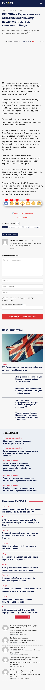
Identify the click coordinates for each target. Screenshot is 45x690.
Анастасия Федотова (15, 41)
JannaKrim (15, 678)
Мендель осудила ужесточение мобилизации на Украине (17, 600)
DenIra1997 (15, 634)
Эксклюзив (10, 433)
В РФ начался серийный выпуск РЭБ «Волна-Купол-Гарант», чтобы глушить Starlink (20, 522)
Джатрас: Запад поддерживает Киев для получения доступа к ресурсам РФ (26, 403)
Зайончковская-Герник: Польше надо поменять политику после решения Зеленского (26, 416)
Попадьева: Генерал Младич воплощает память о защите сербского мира (28, 390)
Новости (13, 10)
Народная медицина (10, 460)
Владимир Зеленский (16, 227)
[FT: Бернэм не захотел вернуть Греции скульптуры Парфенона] (22, 348)
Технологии (6, 517)
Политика (5, 530)
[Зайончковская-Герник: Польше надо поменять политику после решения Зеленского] (8, 416)
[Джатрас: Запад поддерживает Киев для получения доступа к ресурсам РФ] (8, 403)
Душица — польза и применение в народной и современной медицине (19, 479)
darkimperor (15, 642)
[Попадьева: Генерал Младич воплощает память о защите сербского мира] (8, 391)
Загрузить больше (22, 617)
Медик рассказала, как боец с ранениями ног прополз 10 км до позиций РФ (22, 510)
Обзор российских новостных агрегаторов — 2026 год (17, 442)
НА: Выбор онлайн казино (19, 638)
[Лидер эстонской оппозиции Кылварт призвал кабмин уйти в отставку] (8, 380)
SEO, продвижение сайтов (12, 438)
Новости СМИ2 (22, 218)
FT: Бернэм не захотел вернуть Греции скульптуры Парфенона (20, 558)
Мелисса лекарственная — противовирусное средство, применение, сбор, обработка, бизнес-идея (17, 467)
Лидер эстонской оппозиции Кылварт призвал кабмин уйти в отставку (28, 379)
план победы (35, 227)
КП (18, 223)
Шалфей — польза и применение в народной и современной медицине (19, 489)
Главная (5, 10)
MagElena (15, 654)
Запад (27, 227)
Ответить (12, 248)
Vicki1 (14, 666)
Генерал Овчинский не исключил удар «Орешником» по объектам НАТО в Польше (20, 535)
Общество (5, 506)
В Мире (21, 10)
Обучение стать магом (17, 647)
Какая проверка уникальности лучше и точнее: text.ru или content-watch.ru (20, 453)
